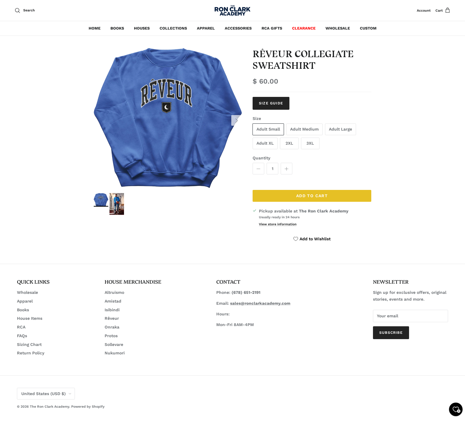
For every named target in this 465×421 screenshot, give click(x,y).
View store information (277, 224)
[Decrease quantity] (258, 168)
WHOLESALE (338, 28)
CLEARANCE (304, 28)
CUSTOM (368, 28)
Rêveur (112, 318)
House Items (29, 318)
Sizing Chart (29, 344)
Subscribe (391, 332)
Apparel (25, 301)
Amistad (113, 301)
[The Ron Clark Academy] (232, 10)
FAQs (22, 335)
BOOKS (117, 28)
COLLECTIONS (173, 28)
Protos (111, 335)
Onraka (112, 327)
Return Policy (30, 353)
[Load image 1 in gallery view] (168, 118)
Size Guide (271, 103)
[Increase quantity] (286, 168)
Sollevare (114, 344)
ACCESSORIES (238, 28)
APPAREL (206, 28)
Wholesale (27, 292)
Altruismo (114, 292)
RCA (21, 327)
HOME (95, 28)
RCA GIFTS (272, 28)
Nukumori (115, 353)
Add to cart (312, 195)
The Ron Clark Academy (49, 406)
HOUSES (142, 28)
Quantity (261, 158)
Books (23, 309)
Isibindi (112, 309)
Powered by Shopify (88, 406)
